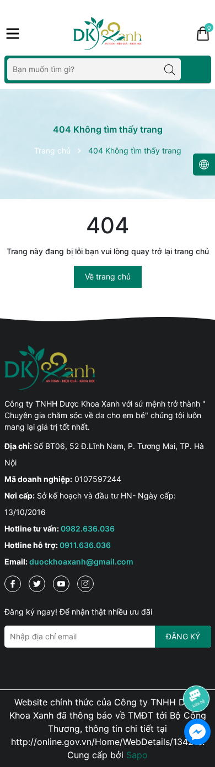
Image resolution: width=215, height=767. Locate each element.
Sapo (137, 754)
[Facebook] (12, 584)
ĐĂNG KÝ (183, 636)
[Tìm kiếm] (170, 69)
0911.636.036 (85, 545)
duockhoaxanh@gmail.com (81, 561)
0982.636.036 (88, 528)
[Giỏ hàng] (203, 33)
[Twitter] (37, 584)
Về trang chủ (108, 276)
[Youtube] (61, 584)
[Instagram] (85, 584)
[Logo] (107, 33)
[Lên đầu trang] (197, 668)
